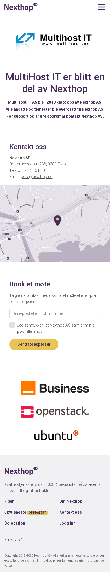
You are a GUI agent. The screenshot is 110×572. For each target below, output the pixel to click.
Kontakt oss (70, 512)
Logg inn (67, 523)
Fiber (9, 501)
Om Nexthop (70, 501)
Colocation (14, 523)
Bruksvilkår (14, 539)
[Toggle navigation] (101, 7)
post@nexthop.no (37, 176)
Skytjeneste (25, 512)
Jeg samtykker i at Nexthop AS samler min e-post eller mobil (56, 328)
